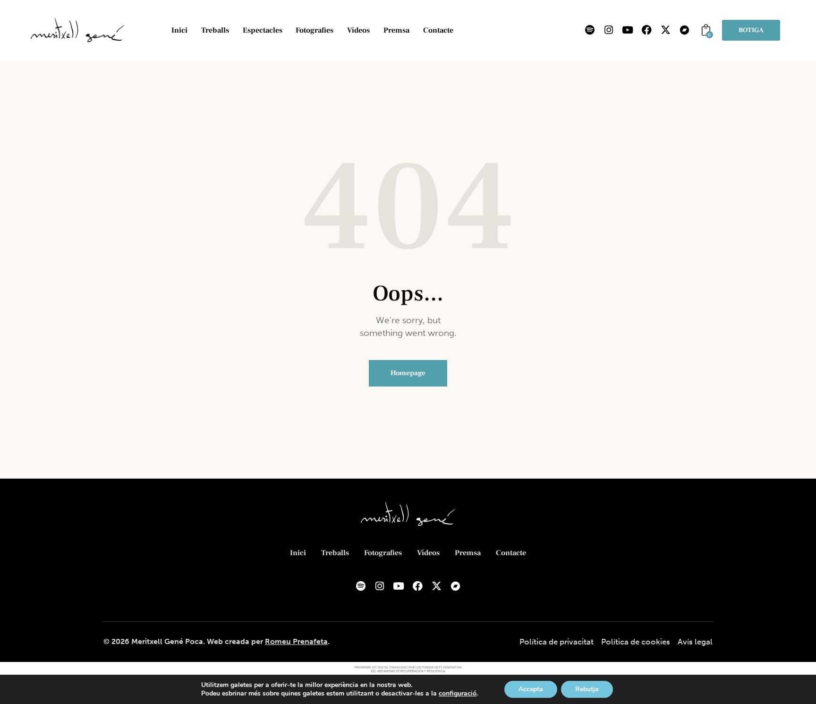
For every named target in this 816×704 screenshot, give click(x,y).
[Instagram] (609, 30)
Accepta (530, 689)
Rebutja (587, 689)
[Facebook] (646, 30)
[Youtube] (627, 30)
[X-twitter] (665, 30)
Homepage (408, 373)
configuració (457, 693)
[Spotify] (590, 30)
